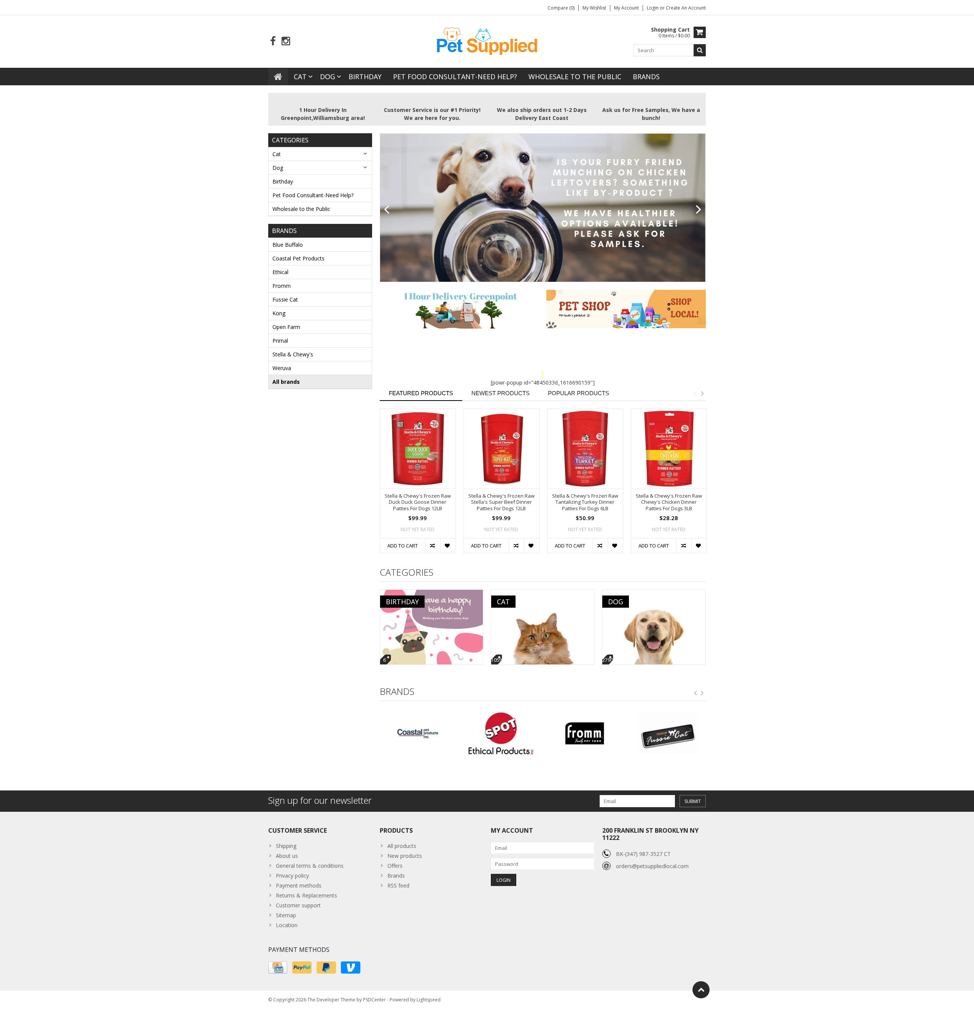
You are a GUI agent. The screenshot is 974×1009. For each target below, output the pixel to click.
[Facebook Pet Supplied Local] (273, 41)
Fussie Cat (285, 299)
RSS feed (398, 885)
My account (626, 8)
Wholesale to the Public (574, 76)
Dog (327, 76)
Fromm (281, 285)
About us (287, 855)
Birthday (365, 76)
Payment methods (298, 885)
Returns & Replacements (306, 895)
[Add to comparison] (432, 545)
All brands (286, 381)
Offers (395, 865)
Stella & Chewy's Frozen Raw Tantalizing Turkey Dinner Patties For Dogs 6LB (585, 502)
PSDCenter (374, 999)
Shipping (286, 845)
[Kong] (668, 733)
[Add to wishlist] (447, 545)
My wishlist (594, 8)
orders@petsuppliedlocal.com (652, 866)
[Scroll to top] (701, 989)
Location (287, 925)
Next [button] (702, 393)
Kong (278, 313)
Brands (646, 76)
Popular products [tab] (578, 393)
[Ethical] (417, 733)
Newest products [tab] (500, 393)
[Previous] (386, 210)
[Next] (698, 210)
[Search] (700, 50)
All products (401, 845)
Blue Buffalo (287, 244)
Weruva (281, 368)
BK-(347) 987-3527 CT (643, 853)
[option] (418, 485)
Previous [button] (694, 393)
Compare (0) (561, 8)
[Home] (278, 76)
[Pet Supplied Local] (487, 40)
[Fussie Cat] (584, 733)
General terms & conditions (310, 865)
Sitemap (286, 915)
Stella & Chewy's (292, 354)
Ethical (280, 272)
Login (653, 8)
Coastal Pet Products (298, 258)
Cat (300, 76)
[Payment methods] (277, 967)
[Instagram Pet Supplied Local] (285, 41)
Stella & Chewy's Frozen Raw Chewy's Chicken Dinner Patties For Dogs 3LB (669, 502)
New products (404, 855)
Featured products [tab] (421, 393)
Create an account (686, 8)
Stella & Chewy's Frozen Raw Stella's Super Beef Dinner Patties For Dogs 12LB (501, 502)
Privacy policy (292, 875)
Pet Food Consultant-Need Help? (455, 76)
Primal (280, 340)
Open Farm (286, 326)
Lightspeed (429, 999)
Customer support (298, 905)
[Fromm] (501, 733)
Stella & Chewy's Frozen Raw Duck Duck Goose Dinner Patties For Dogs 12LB (418, 502)
